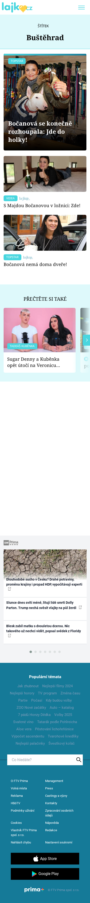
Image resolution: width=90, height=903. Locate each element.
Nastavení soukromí (58, 842)
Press (49, 788)
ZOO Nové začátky (31, 707)
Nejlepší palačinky (30, 743)
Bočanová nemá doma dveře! (35, 264)
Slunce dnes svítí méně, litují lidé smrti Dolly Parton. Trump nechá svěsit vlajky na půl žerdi (41, 605)
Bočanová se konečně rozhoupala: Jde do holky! (40, 131)
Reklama (17, 796)
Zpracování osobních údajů (59, 813)
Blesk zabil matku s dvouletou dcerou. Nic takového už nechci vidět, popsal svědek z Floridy (43, 628)
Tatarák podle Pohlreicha (57, 722)
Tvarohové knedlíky (63, 736)
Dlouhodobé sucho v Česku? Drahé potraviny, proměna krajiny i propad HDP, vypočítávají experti (44, 581)
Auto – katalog (62, 707)
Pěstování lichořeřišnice (54, 729)
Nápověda (52, 823)
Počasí (36, 700)
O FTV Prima (19, 781)
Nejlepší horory (22, 693)
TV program (47, 693)
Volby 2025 (63, 715)
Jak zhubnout (28, 686)
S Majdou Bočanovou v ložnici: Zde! (42, 205)
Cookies (16, 823)
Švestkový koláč (61, 743)
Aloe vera (23, 729)
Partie (23, 700)
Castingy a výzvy (56, 796)
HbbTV (15, 803)
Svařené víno (23, 722)
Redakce (51, 830)
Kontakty (51, 803)
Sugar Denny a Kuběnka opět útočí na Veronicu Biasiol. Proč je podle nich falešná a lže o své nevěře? (35, 362)
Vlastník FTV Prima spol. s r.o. (24, 832)
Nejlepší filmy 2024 (57, 686)
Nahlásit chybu (21, 842)
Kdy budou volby (59, 700)
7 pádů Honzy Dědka (34, 715)
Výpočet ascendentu (28, 736)
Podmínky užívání (22, 810)
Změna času (70, 693)
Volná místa (19, 788)
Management (54, 781)
